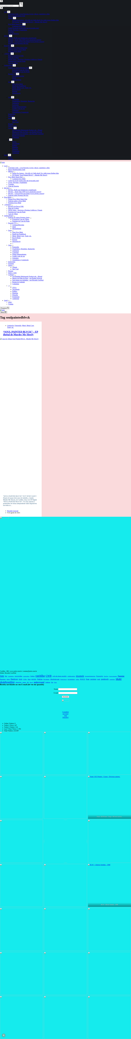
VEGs (14, 287)
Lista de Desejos (13, 186)
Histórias (15, 293)
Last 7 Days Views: (10, 729)
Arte (9, 245)
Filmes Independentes (19, 254)
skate (119, 678)
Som (9, 230)
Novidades (46, 679)
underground (39, 682)
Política (14, 291)
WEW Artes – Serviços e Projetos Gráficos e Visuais (25, 210)
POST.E (82, 679)
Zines (55, 682)
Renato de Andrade (18, 282)
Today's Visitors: (9, 727)
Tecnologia (15, 289)
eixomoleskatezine (90, 676)
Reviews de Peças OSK (16, 206)
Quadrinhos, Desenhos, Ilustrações (23, 249)
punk (98, 679)
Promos (10, 271)
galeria (8, 679)
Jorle (20, 679)
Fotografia (15, 247)
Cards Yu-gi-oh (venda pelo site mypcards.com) (23, 181)
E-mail (56, 693)
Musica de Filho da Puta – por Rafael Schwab (27, 278)
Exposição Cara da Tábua (20, 219)
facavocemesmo (113, 676)
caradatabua (11, 676)
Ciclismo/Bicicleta (18, 225)
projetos (93, 679)
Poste (87, 679)
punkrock (105, 679)
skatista (24, 682)
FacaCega (106, 676)
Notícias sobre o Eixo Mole (17, 201)
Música (10, 171)
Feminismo (15, 297)
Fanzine (121, 676)
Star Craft (15, 269)
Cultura (32, 676)
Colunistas (15, 284)
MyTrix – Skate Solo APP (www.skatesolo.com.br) (24, 192)
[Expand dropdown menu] (9, 166)
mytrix (33, 679)
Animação (15, 251)
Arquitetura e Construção (20, 260)
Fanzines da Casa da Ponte (16, 212)
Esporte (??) (12, 223)
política (77, 679)
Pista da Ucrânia (13, 208)
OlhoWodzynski (54, 679)
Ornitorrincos (63, 679)
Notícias (39, 679)
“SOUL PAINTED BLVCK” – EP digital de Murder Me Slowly (20, 333)
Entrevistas (11, 262)
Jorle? (6, 300)
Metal (29, 679)
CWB (49, 675)
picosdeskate (71, 679)
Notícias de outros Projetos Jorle (18, 217)
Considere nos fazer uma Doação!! (65, 714)
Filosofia (15, 295)
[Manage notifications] (3, 1035)
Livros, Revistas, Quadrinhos (17, 182)
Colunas (11, 275)
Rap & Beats (16, 238)
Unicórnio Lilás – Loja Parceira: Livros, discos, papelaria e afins (29, 168)
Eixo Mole (7, 197)
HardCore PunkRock (19, 234)
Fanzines (11, 263)
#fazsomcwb (16, 241)
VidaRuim (47, 682)
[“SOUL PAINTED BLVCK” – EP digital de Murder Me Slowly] (21, 415)
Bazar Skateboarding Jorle (16, 169)
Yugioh (14, 267)
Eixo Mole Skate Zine (15, 177)
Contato (10, 304)
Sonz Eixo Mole (17, 232)
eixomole (80, 676)
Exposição (99, 676)
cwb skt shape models (60, 676)
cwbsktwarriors (71, 676)
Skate (14, 227)
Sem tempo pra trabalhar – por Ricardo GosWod (27, 280)
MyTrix (6, 188)
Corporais (15, 252)
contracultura (26, 676)
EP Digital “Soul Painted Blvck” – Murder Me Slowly (29, 175)
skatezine (18, 682)
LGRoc (25, 679)
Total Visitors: (9, 731)
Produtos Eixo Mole (14, 203)
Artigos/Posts (8, 216)
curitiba (40, 675)
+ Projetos (7, 204)
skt (28, 682)
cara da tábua (18, 676)
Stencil (31, 682)
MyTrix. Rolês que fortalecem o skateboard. (22, 190)
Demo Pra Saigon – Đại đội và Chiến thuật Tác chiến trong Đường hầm (35, 173)
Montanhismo (16, 228)
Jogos (10, 265)
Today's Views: (9, 725)
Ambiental (15, 298)
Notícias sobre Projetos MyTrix (18, 195)
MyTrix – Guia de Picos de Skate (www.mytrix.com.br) (26, 193)
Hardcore (14, 679)
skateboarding (7, 682)
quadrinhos (112, 679)
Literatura (15, 258)
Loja (5, 166)
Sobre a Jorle (12, 273)
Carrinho (11, 184)
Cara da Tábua (13, 214)
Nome (56, 689)
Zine (52, 682)
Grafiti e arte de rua (18, 256)
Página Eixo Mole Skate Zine (17, 199)
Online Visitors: (9, 723)
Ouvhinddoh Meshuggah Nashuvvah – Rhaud (27, 276)
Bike (6, 676)
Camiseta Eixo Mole (18, 179)
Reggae (14, 240)
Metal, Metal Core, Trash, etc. (22, 236)
